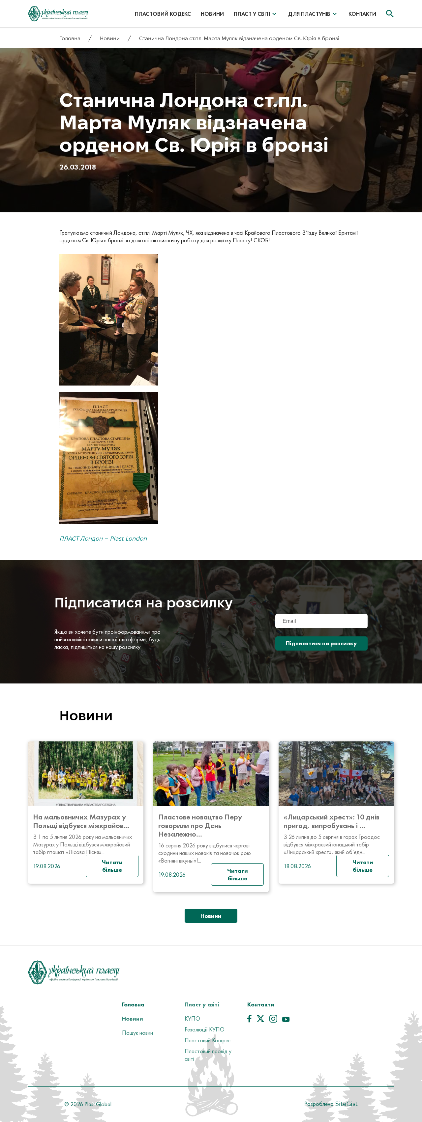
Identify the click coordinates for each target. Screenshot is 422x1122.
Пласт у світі (252, 13)
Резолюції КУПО (205, 1029)
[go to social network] (249, 1020)
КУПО (192, 1018)
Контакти (362, 13)
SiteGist (346, 1104)
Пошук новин (137, 1032)
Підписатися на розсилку (321, 643)
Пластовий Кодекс (163, 13)
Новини (212, 13)
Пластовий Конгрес (208, 1040)
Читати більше (112, 865)
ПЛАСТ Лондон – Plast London (103, 538)
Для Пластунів (309, 13)
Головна (70, 38)
